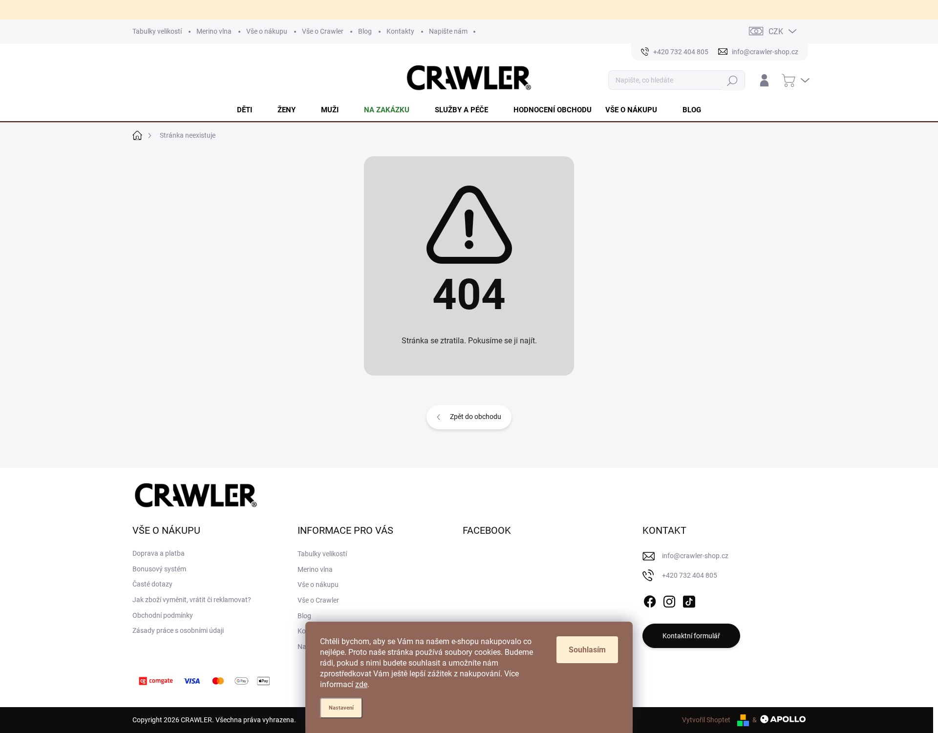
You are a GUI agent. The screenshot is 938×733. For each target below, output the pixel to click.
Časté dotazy (152, 584)
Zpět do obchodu (475, 416)
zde (361, 684)
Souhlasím (587, 649)
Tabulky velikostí (157, 31)
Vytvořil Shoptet (706, 720)
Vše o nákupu (266, 31)
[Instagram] (669, 599)
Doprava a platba (158, 553)
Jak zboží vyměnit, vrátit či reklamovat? (191, 600)
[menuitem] (250, 110)
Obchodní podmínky (162, 615)
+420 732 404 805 (689, 575)
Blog (365, 31)
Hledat (733, 80)
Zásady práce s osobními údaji (178, 630)
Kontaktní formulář (691, 636)
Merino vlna (214, 31)
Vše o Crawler (322, 31)
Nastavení (341, 708)
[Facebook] (649, 599)
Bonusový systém (159, 569)
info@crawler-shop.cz (695, 556)
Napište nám (448, 31)
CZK (775, 31)
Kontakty (400, 31)
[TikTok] (689, 599)
